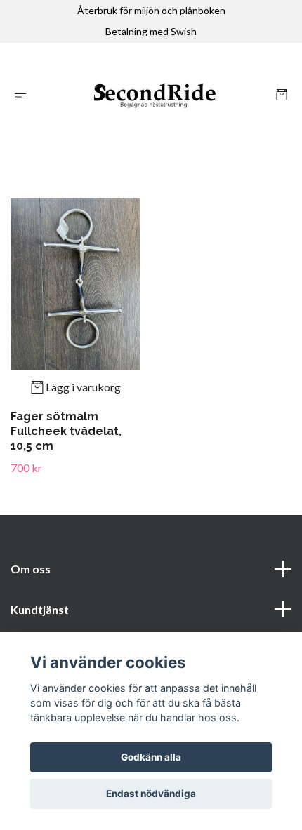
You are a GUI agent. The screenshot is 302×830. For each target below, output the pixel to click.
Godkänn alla (151, 757)
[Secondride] (153, 96)
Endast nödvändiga (151, 793)
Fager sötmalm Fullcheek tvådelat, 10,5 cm (66, 431)
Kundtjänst (40, 609)
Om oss (31, 568)
